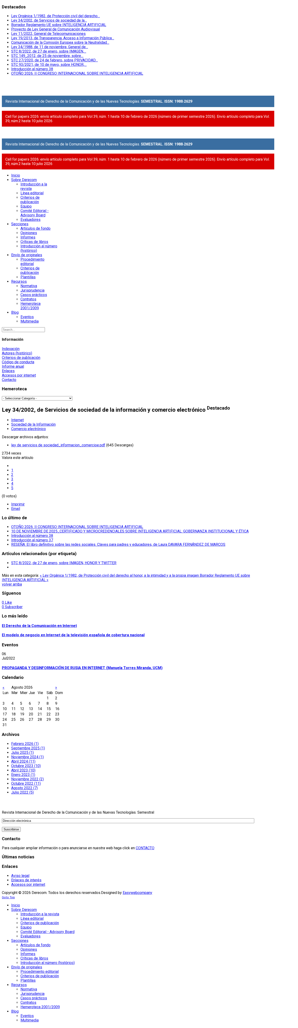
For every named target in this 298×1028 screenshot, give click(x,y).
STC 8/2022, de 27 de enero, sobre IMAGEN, (48, 51)
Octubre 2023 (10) (26, 766)
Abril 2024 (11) (23, 761)
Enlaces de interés (26, 880)
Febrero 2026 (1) (25, 744)
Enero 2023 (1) (23, 774)
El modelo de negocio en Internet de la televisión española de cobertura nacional (73, 635)
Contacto (9, 379)
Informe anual (13, 366)
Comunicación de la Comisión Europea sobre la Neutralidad (60, 42)
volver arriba (12, 584)
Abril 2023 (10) (23, 770)
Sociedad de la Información (33, 424)
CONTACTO (145, 848)
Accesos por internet (19, 375)
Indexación (11, 349)
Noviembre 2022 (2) (27, 779)
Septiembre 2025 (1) (28, 748)
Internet (17, 420)
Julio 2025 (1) (22, 752)
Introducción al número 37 (32, 540)
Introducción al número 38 (32, 69)
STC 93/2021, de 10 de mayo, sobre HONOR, (49, 64)
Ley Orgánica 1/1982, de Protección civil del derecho (55, 16)
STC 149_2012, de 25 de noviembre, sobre (47, 56)
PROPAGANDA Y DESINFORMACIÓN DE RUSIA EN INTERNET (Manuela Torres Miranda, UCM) (82, 668)
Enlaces (8, 371)
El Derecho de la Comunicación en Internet (39, 626)
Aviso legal (20, 875)
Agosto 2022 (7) (24, 788)
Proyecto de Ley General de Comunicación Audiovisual (55, 29)
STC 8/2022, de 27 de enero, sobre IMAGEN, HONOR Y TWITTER (63, 563)
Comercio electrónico (28, 429)
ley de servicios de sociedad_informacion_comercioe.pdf (58, 445)
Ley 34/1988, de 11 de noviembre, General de (49, 47)
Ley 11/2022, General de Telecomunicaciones (48, 33)
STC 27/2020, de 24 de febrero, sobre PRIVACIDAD (54, 60)
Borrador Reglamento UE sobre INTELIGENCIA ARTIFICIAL (58, 25)
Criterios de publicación (21, 357)
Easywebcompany (137, 892)
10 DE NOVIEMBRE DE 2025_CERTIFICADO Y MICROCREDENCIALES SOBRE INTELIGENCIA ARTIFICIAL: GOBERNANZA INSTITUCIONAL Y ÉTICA (130, 531)
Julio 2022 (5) (22, 792)
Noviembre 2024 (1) (27, 757)
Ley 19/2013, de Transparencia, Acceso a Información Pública (62, 38)
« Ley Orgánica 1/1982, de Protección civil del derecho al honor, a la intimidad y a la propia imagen (120, 575)
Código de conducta (18, 362)
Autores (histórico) (17, 353)
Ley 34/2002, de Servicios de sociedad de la (49, 20)
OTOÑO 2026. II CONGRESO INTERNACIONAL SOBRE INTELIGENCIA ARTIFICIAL (77, 73)
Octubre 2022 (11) (26, 783)
